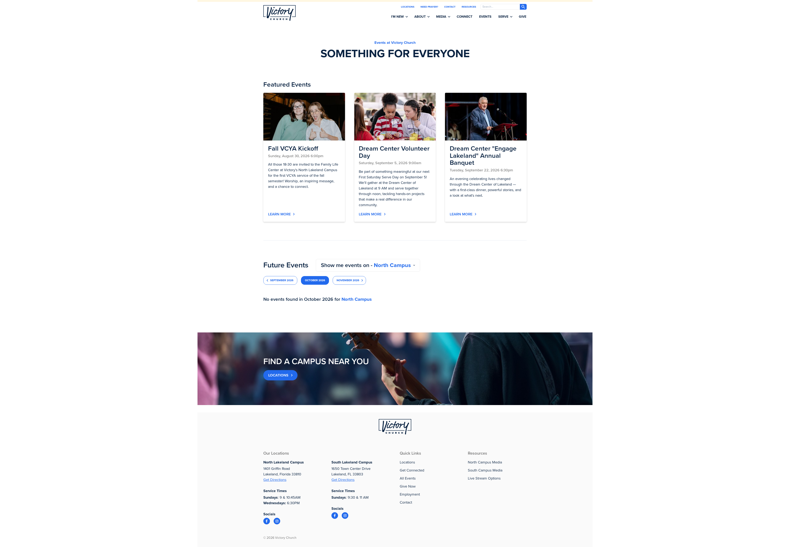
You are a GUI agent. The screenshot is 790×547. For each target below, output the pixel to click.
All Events (408, 478)
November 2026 (348, 280)
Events (485, 17)
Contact (449, 6)
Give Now (408, 486)
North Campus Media (485, 462)
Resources (469, 6)
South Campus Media (485, 470)
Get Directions (274, 479)
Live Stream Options (484, 478)
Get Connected (412, 470)
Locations (407, 6)
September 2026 (281, 280)
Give (522, 17)
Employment (410, 494)
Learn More (279, 214)
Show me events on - (366, 265)
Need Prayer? (429, 6)
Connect (464, 17)
